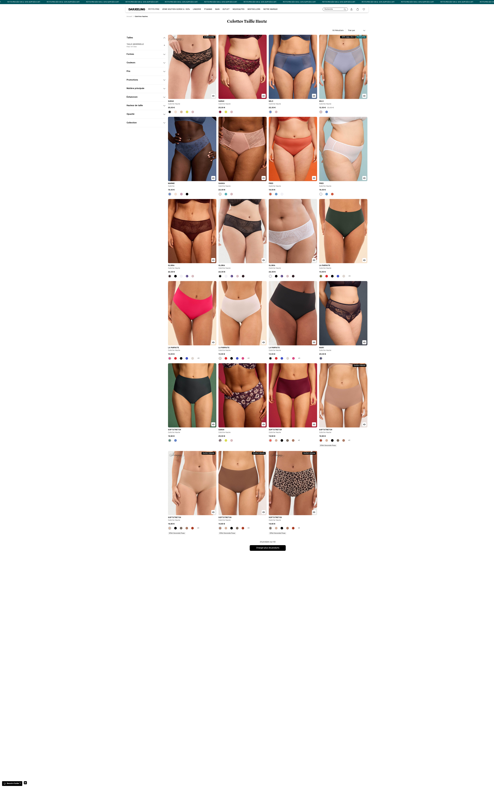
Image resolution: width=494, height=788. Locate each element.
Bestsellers (254, 9)
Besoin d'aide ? (14, 783)
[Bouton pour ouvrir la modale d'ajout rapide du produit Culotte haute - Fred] (314, 178)
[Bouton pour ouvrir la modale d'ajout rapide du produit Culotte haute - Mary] (364, 342)
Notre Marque (270, 9)
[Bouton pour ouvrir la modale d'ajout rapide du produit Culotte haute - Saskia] (264, 178)
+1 (349, 276)
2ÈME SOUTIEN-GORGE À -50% (176, 9)
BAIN (217, 9)
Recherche (329, 9)
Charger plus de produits (267, 548)
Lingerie (197, 9)
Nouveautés (238, 9)
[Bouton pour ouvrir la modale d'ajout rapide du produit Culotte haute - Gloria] (213, 260)
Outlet (226, 9)
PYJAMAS (208, 9)
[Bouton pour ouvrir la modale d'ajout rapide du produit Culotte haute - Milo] (314, 96)
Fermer (25, 782)
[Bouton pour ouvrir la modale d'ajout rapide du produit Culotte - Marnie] (213, 178)
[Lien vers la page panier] (357, 9)
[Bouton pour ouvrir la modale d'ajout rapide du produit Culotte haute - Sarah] (213, 96)
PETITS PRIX (153, 9)
